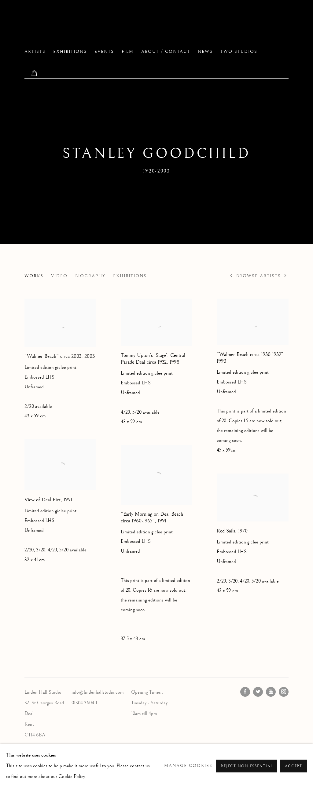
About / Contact (165, 51)
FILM (128, 51)
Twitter (258, 692)
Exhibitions (70, 51)
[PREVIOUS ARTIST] (231, 275)
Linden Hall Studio (79, 25)
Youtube (271, 692)
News (205, 51)
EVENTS (104, 51)
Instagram (284, 692)
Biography (90, 276)
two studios (238, 51)
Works (33, 276)
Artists (35, 51)
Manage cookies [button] (188, 765)
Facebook (245, 692)
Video (59, 276)
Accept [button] (293, 766)
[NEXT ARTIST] (286, 275)
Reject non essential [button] (247, 766)
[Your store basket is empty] (34, 73)
